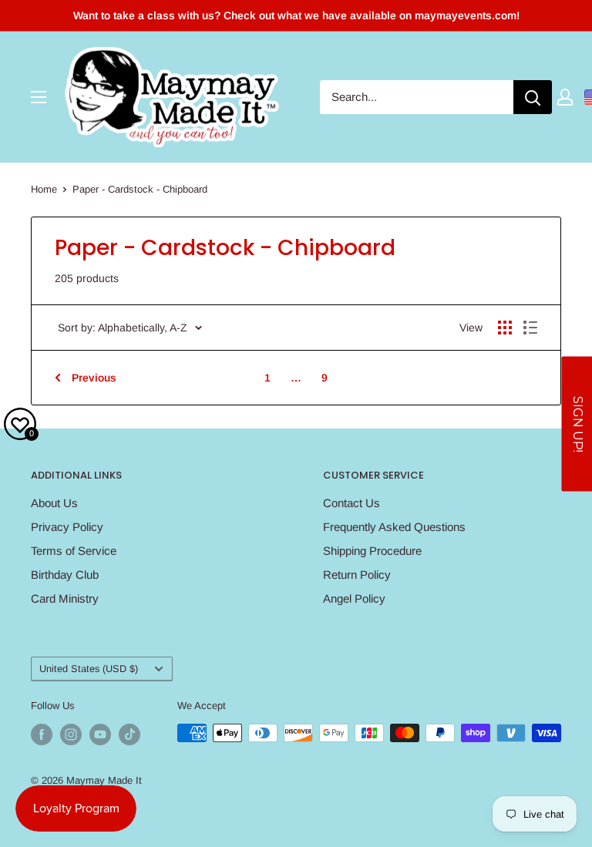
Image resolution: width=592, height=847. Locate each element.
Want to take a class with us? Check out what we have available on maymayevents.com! (296, 15)
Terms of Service (73, 550)
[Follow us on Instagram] (71, 734)
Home (44, 189)
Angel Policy (354, 598)
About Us (54, 502)
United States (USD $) (88, 668)
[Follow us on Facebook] (41, 734)
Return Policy (357, 574)
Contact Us (351, 502)
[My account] (565, 97)
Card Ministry (65, 598)
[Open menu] (38, 97)
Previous (94, 377)
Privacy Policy (67, 526)
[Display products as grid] (505, 327)
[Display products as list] (530, 327)
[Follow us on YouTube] (100, 734)
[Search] (532, 97)
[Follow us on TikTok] (129, 734)
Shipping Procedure (372, 550)
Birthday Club (65, 574)
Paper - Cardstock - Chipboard (139, 189)
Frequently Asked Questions (394, 526)
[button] (576, 423)
